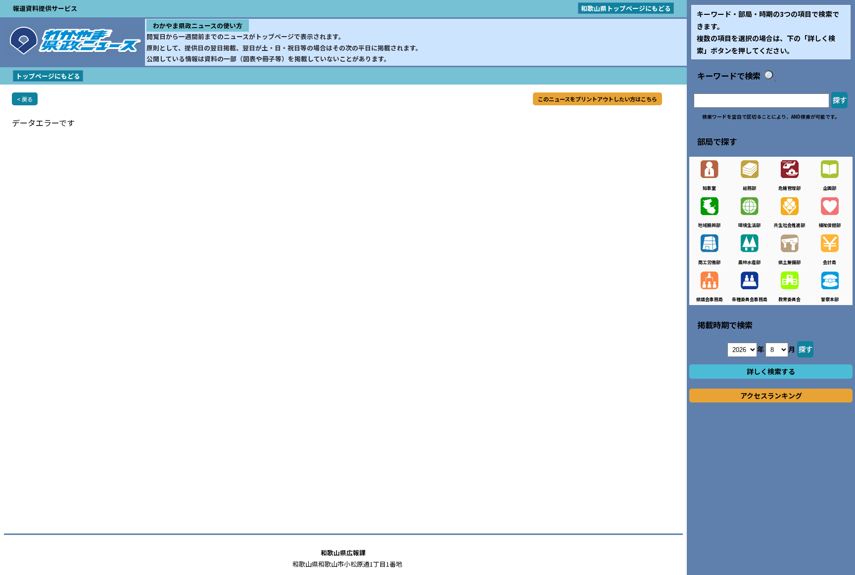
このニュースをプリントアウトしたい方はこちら (597, 99)
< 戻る (25, 99)
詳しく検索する (771, 371)
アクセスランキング (771, 395)
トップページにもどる (48, 76)
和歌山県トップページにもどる (626, 8)
